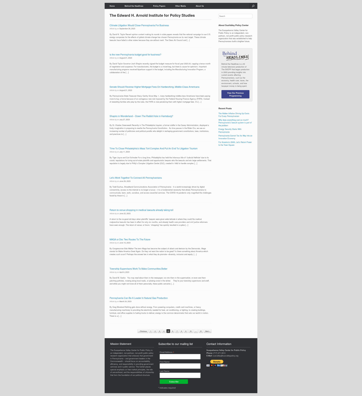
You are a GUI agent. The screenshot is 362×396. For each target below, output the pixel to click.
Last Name (164, 371)
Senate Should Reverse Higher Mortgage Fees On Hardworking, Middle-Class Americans (154, 86)
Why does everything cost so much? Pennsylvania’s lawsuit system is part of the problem (235, 123)
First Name (165, 362)
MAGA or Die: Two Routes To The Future (130, 239)
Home (112, 6)
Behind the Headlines (134, 6)
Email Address (167, 352)
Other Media (180, 6)
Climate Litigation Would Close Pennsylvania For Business (139, 25)
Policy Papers (159, 6)
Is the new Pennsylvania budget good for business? (135, 54)
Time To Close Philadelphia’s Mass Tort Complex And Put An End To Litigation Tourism (153, 148)
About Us (200, 6)
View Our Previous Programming (235, 94)
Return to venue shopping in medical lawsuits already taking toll (141, 210)
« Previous (143, 331)
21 (201, 331)
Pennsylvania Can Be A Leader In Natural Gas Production (139, 298)
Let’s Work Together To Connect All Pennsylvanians (136, 177)
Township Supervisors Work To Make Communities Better (138, 268)
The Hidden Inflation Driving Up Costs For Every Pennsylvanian (233, 115)
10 (190, 331)
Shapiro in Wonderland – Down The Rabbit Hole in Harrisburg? (141, 116)
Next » (207, 331)
